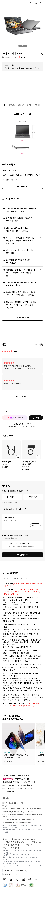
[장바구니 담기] (18, 457)
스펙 (4, 105)
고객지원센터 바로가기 (22, 555)
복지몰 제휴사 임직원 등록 (25, 785)
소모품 (29, 105)
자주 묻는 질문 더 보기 (22, 318)
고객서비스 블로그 (21, 870)
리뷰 (12, 105)
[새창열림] (4, 879)
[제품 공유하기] (41, 53)
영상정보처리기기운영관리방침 (11, 782)
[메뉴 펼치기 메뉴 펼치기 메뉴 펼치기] (43, 105)
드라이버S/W (33, 497)
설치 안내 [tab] (24, 578)
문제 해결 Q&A (12, 497)
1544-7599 (29, 812)
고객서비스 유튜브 (8, 870)
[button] (31, 3)
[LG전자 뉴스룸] (23, 879)
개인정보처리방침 (7, 779)
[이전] (20, 46)
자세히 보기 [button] (25, 509)
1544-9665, (32, 814)
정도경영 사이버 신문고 (25, 788)
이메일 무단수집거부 (23, 776)
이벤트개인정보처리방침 (22, 779)
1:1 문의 (4, 806)
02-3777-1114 (19, 803)
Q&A (21, 105)
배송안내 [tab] (5, 578)
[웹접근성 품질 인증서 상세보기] (31, 885)
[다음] (25, 46)
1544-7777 (10, 817)
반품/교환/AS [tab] (14, 578)
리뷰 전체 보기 (21, 396)
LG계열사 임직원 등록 (9, 785)
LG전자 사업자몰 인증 (9, 788)
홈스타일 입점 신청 (8, 791)
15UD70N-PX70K (10, 57)
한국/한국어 (6, 874)
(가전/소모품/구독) (30, 809)
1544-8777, (25, 819)
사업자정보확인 (7, 842)
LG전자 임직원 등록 (29, 782)
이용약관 (12, 776)
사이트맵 (5, 776)
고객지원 (37, 105)
